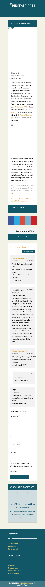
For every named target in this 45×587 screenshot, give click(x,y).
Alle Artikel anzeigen (22, 507)
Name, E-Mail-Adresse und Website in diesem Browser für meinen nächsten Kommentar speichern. (21, 467)
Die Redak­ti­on (13, 543)
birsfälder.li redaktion (18, 76)
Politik (22, 207)
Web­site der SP (20, 107)
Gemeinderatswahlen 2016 (20, 211)
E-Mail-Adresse (16, 445)
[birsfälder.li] (22, 5)
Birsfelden (15, 207)
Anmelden (11, 565)
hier (12, 193)
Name (12, 437)
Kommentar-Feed (14, 571)
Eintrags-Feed (13, 568)
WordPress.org (13, 573)
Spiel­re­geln (12, 546)
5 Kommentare (16, 78)
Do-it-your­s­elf (13, 549)
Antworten (30, 260)
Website (13, 453)
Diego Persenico (19, 258)
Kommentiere (28, 251)
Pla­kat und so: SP (20, 23)
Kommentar (15, 416)
